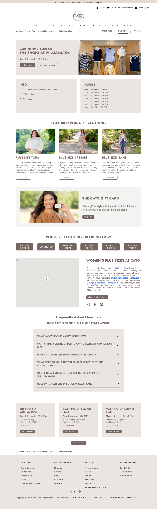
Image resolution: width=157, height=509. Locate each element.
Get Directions (26, 99)
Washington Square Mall (77, 410)
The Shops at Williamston (29, 410)
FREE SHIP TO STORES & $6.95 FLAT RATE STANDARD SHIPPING (78, 2)
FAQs (56, 476)
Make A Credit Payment (30, 483)
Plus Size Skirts (89, 246)
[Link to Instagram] (88, 305)
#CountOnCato (126, 476)
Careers (88, 472)
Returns (57, 472)
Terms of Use (61, 498)
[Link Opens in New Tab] (72, 491)
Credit (23, 479)
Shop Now (27, 65)
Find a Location (78, 443)
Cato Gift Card (125, 468)
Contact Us (59, 479)
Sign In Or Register (28, 468)
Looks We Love (126, 472)
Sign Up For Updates (47, 65)
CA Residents (116, 498)
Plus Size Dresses (24, 246)
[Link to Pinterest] (101, 305)
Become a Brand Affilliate (95, 487)
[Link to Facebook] (95, 305)
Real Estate (89, 479)
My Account (26, 472)
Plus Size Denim (67, 246)
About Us (88, 476)
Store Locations (91, 468)
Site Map (131, 498)
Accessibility (98, 498)
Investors (88, 483)
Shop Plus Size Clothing (97, 297)
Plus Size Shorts (111, 246)
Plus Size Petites (132, 246)
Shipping (58, 468)
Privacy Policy (80, 498)
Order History (26, 476)
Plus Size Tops (46, 247)
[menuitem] (24, 25)
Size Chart (58, 483)
